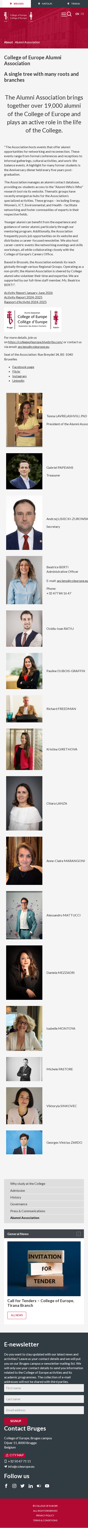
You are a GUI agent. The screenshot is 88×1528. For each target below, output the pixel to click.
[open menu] (66, 14)
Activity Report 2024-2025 (23, 297)
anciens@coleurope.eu (33, 347)
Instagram (19, 376)
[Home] (18, 14)
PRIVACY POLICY (45, 1515)
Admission (17, 1190)
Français (82, 14)
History (15, 1197)
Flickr (16, 371)
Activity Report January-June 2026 (28, 293)
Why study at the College (27, 1183)
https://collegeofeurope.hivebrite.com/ (35, 342)
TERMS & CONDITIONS (45, 1520)
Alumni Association (24, 1218)
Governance (18, 1204)
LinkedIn (18, 380)
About (8, 42)
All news (17, 1315)
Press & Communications (27, 1211)
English (77, 14)
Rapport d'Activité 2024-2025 (25, 302)
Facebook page (23, 367)
